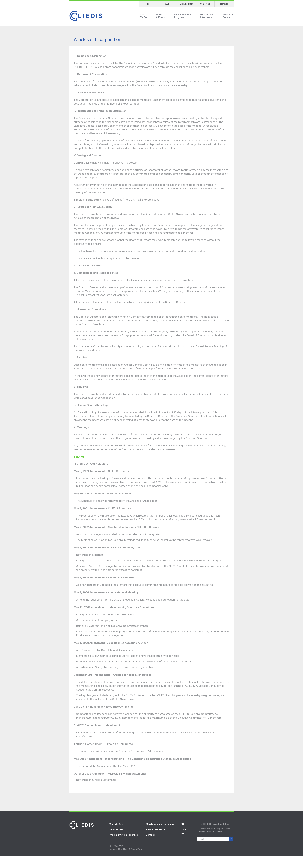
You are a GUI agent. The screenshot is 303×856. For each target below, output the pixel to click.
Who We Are (116, 824)
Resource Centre (155, 829)
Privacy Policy (137, 849)
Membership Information (160, 824)
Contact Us (205, 4)
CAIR (167, 4)
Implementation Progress (123, 834)
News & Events (117, 829)
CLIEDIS (85, 16)
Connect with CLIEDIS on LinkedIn (182, 834)
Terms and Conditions (119, 849)
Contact (150, 834)
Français (224, 4)
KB (148, 4)
